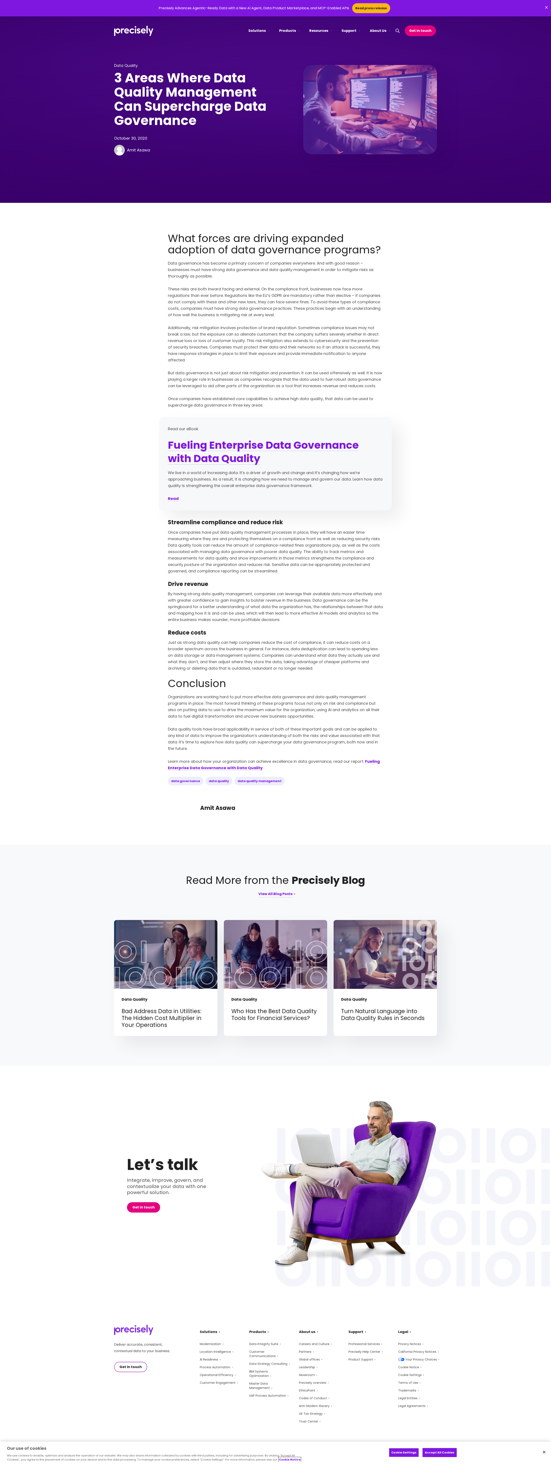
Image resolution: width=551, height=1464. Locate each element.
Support (349, 30)
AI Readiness (209, 1359)
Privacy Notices (409, 1344)
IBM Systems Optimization (259, 1373)
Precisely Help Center (364, 1352)
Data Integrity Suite (263, 1344)
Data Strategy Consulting (268, 1364)
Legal (403, 1331)
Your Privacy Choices (421, 1359)
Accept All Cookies (439, 1452)
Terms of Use (408, 1383)
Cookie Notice (408, 1367)
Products (287, 30)
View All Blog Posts (275, 894)
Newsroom (307, 1375)
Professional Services (364, 1344)
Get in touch (420, 30)
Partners (305, 1352)
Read (173, 498)
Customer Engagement (217, 1383)
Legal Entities (408, 1398)
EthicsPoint (307, 1390)
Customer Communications (262, 1354)
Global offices (309, 1359)
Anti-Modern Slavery (314, 1406)
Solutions (257, 30)
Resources (318, 30)
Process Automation (215, 1367)
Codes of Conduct (313, 1398)
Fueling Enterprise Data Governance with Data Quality (263, 452)
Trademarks (407, 1390)
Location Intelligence (215, 1352)
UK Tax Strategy (311, 1414)
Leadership (307, 1367)
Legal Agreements (412, 1406)
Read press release (371, 8)
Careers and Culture (314, 1344)
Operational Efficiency (216, 1375)
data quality (219, 781)
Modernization (210, 1344)
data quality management (260, 781)
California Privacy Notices (417, 1352)
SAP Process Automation (267, 1395)
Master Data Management (259, 1385)
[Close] (544, 1452)
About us (307, 1331)
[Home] (133, 31)
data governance (185, 781)
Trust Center (308, 1421)
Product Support (360, 1359)
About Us (378, 30)
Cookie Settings (410, 1375)
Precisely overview (312, 1383)
